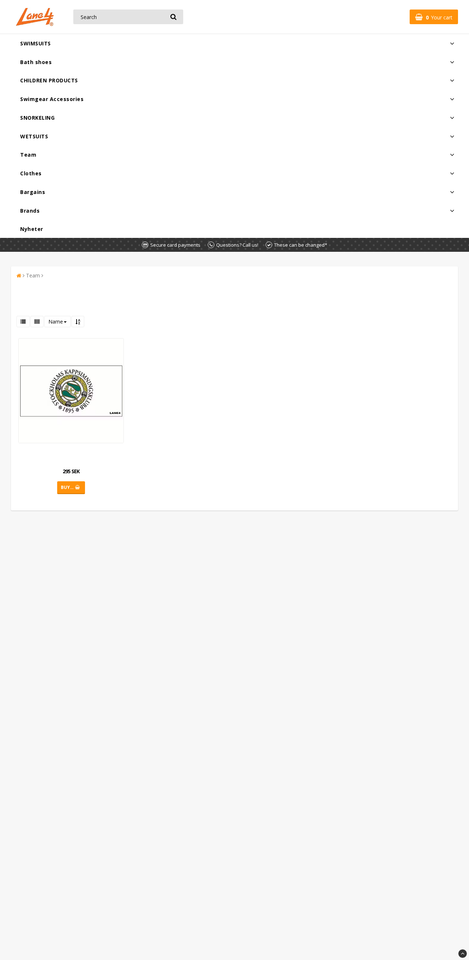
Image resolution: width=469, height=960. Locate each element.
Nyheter (31, 228)
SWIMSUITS (35, 43)
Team (28, 154)
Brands (30, 210)
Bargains (32, 191)
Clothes (31, 173)
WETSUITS (34, 136)
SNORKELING (37, 117)
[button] (434, 17)
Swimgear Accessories (52, 99)
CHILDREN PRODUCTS (49, 80)
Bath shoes (36, 62)
